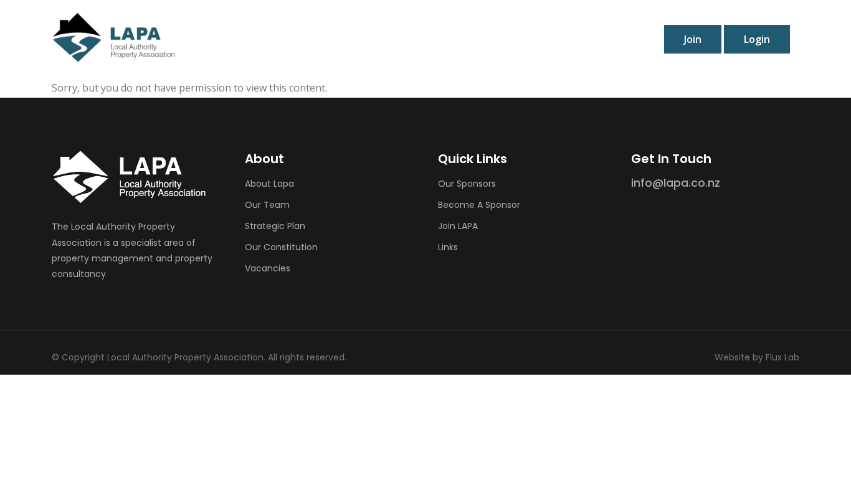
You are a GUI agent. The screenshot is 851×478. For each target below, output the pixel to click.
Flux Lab (782, 357)
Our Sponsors (467, 183)
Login (757, 39)
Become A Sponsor (479, 205)
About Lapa (269, 183)
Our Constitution (281, 247)
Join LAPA (458, 226)
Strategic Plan (275, 226)
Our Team (267, 205)
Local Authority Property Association (185, 357)
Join (692, 39)
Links (448, 247)
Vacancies (267, 268)
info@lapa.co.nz (675, 182)
